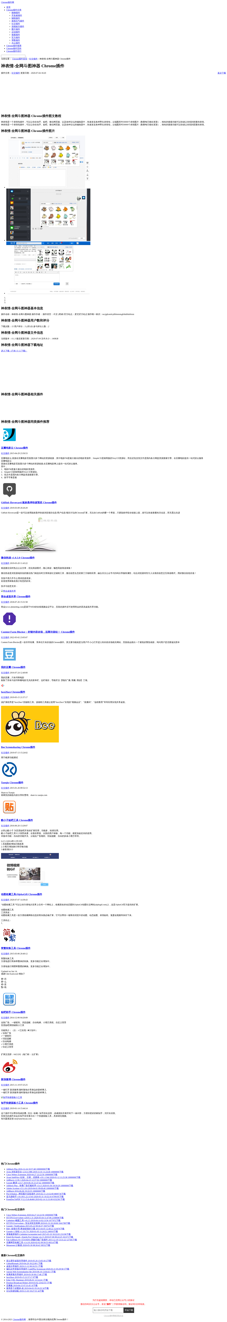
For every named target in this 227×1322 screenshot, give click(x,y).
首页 (8, 7)
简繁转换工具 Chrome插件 (15, 948)
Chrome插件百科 (13, 48)
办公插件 (16, 43)
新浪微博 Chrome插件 (13, 1079)
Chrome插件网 (7, 2)
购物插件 (16, 13)
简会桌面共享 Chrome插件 (15, 596)
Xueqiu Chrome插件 (12, 782)
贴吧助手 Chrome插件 (13, 1012)
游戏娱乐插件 (18, 26)
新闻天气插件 (18, 21)
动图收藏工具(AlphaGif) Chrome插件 (21, 894)
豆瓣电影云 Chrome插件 (14, 447)
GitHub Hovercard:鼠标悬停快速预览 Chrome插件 (29, 502)
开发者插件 (17, 15)
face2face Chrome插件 (13, 692)
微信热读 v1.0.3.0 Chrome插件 (18, 557)
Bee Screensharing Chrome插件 (18, 747)
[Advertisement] (80, 92)
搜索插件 (16, 35)
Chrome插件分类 (13, 10)
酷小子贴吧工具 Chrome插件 (17, 820)
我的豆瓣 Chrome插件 (13, 667)
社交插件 (16, 24)
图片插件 (16, 29)
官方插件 (16, 37)
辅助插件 (16, 18)
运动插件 (16, 32)
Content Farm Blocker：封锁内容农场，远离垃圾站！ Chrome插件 (38, 632)
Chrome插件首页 (19, 59)
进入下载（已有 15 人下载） (14, 351)
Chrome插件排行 (13, 51)
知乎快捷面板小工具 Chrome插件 (19, 1102)
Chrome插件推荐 (13, 46)
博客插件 (16, 40)
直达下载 (222, 73)
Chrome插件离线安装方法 (113, 1316)
